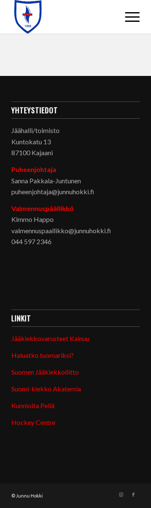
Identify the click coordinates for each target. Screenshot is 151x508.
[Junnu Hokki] (62, 17)
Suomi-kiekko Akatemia (46, 389)
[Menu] (128, 17)
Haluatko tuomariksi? (42, 355)
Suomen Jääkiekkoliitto (45, 372)
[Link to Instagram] (121, 494)
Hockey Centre (33, 422)
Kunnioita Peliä (33, 405)
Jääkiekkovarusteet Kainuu (50, 338)
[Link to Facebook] (133, 494)
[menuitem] (128, 17)
